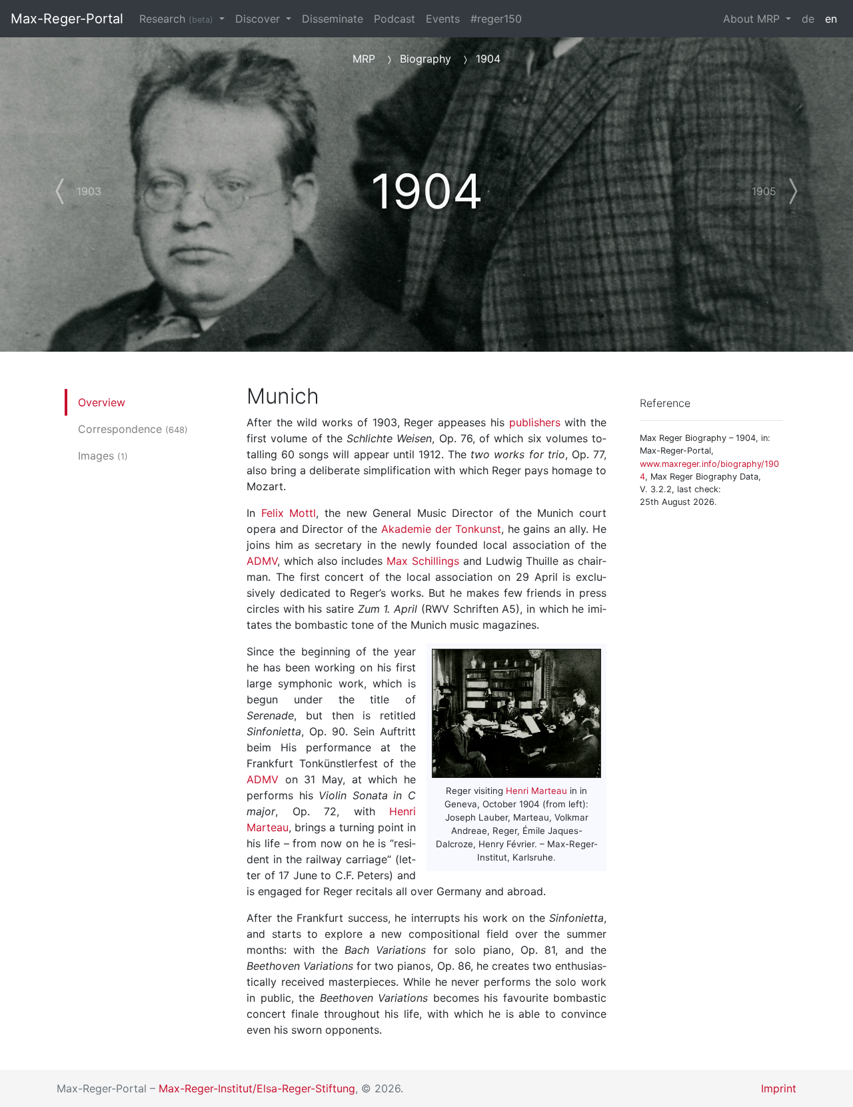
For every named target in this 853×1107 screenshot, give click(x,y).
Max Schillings (423, 560)
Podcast (394, 18)
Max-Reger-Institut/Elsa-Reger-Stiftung (257, 1088)
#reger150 (496, 18)
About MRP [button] (753, 18)
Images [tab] (103, 455)
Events (443, 18)
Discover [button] (259, 18)
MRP (364, 58)
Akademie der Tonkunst (441, 529)
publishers (534, 422)
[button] (73, 183)
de (808, 18)
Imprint (778, 1088)
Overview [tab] (101, 402)
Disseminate (332, 18)
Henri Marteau (536, 790)
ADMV (262, 560)
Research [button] (176, 18)
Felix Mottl (289, 513)
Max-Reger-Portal (67, 19)
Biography (425, 58)
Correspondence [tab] (133, 429)
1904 (488, 58)
